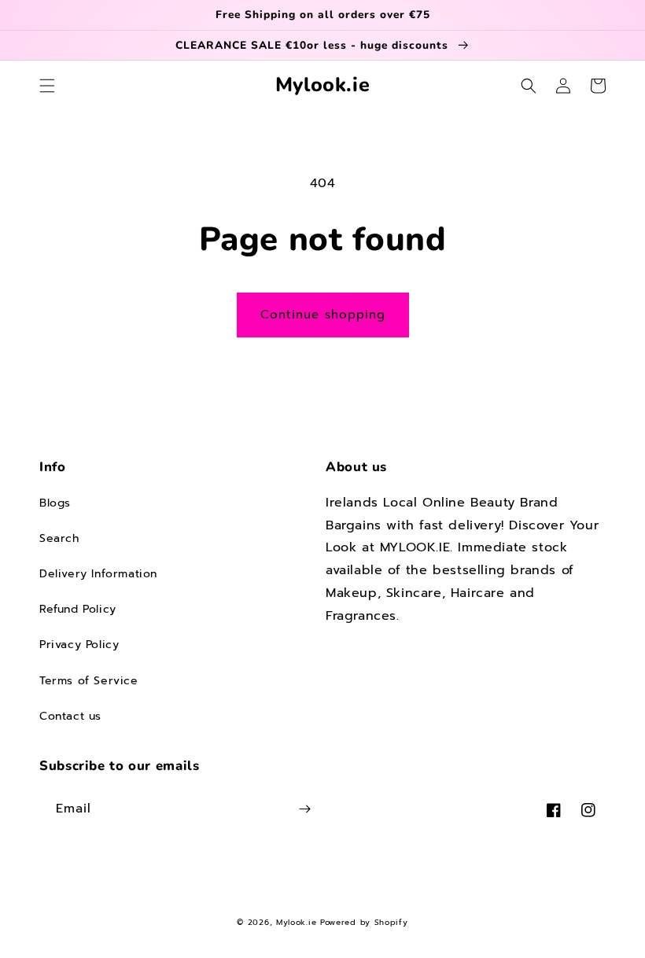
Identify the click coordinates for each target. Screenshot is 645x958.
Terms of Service (88, 680)
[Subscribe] (304, 808)
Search (59, 538)
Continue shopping (322, 314)
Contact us (70, 716)
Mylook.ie (296, 922)
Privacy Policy (79, 644)
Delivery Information (98, 574)
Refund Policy (77, 609)
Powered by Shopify (364, 922)
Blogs (55, 503)
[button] (47, 85)
